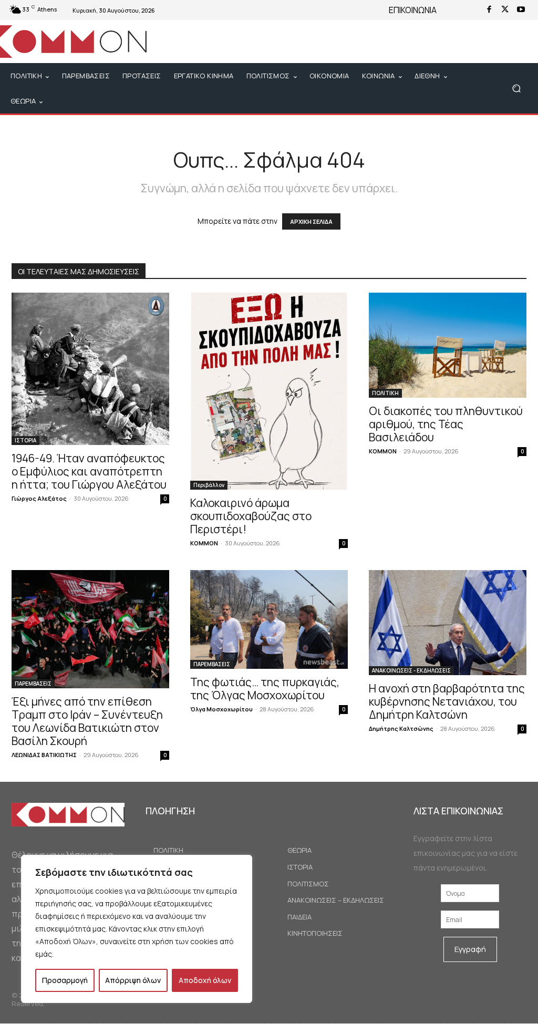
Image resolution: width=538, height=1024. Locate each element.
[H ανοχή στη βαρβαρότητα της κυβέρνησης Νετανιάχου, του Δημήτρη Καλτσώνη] (447, 622)
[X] (505, 10)
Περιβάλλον (208, 485)
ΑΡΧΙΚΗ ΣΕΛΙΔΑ (311, 221)
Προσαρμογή (65, 980)
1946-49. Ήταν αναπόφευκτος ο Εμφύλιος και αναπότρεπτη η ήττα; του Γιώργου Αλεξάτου (89, 471)
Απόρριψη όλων (133, 980)
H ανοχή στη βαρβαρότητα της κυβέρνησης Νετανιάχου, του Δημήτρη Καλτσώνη (447, 701)
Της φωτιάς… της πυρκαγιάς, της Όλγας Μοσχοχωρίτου (264, 688)
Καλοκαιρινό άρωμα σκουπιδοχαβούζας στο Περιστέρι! (251, 515)
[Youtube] (521, 10)
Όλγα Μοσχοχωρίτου (221, 709)
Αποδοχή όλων (205, 980)
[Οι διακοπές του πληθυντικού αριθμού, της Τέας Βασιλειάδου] (447, 345)
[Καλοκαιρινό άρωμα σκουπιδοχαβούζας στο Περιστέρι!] (269, 391)
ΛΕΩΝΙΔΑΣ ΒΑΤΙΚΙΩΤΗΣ (44, 755)
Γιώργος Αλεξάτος (39, 498)
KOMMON (204, 543)
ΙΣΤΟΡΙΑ (25, 440)
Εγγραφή (470, 949)
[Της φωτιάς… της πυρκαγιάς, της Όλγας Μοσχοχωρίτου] (269, 619)
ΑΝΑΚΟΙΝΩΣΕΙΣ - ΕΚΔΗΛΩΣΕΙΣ (411, 670)
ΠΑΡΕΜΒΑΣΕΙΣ (33, 683)
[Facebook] (489, 10)
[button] (516, 88)
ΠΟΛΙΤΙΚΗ (385, 393)
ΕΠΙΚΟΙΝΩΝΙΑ (413, 10)
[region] (136, 929)
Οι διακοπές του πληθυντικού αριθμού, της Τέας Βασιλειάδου (446, 424)
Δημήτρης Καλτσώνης (401, 728)
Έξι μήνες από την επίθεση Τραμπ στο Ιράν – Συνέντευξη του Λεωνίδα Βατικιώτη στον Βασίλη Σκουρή (87, 721)
